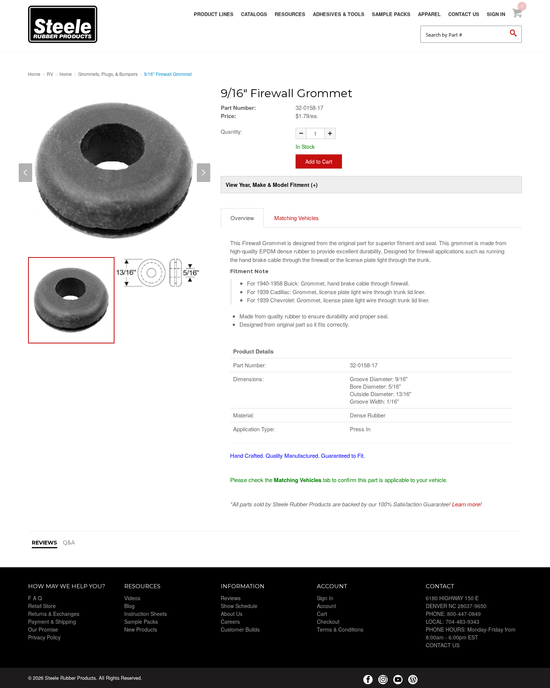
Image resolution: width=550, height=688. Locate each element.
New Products (140, 629)
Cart (322, 613)
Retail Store (42, 606)
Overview (242, 218)
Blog (129, 606)
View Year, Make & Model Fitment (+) (272, 184)
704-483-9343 (462, 621)
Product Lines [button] (213, 14)
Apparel (429, 14)
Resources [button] (290, 14)
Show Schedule (239, 606)
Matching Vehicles (296, 218)
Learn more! (467, 504)
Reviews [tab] (44, 542)
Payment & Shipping (52, 621)
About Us (231, 613)
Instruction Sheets (145, 613)
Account (326, 606)
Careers (230, 621)
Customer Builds (240, 629)
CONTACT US (442, 645)
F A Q (35, 598)
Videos (132, 598)
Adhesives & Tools (338, 14)
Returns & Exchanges (53, 613)
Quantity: (231, 131)
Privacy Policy (44, 637)
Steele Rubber (65, 24)
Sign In (496, 14)
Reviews (231, 598)
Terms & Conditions (340, 629)
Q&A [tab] (69, 542)
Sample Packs (391, 14)
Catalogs (254, 14)
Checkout (328, 621)
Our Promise (43, 629)
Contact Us (463, 14)
